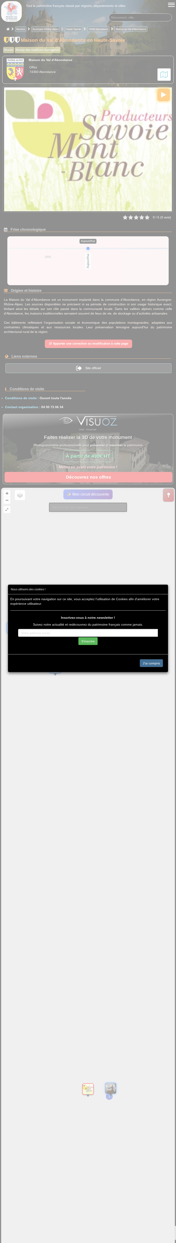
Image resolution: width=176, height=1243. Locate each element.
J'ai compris (151, 663)
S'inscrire (88, 641)
